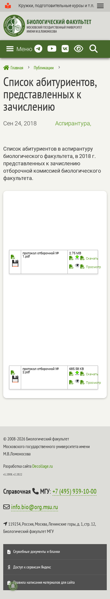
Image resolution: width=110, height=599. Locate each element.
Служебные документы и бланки (36, 551)
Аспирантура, (73, 123)
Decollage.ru (42, 466)
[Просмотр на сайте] (74, 267)
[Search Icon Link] (93, 49)
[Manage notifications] (13, 586)
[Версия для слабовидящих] (79, 49)
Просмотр (93, 267)
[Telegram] (38, 49)
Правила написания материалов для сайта (44, 582)
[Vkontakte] (65, 49)
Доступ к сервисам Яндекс (32, 567)
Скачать (92, 258)
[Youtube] (52, 49)
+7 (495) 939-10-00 (75, 491)
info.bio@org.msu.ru (34, 507)
